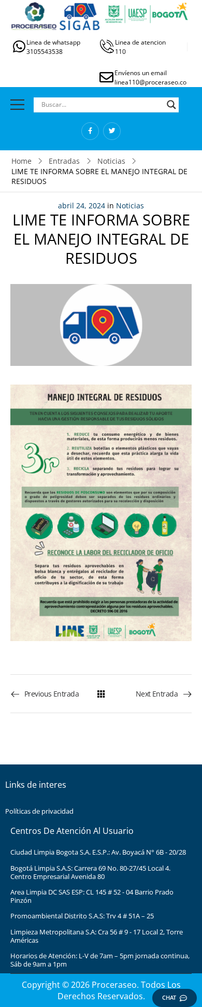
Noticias (111, 161)
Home (21, 161)
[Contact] (19, 46)
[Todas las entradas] (101, 693)
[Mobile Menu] (17, 104)
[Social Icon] (90, 131)
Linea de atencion (140, 42)
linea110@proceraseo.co (150, 82)
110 (120, 51)
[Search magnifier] (171, 104)
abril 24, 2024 (81, 205)
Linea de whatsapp (53, 42)
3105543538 (44, 51)
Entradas (64, 161)
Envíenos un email (140, 72)
